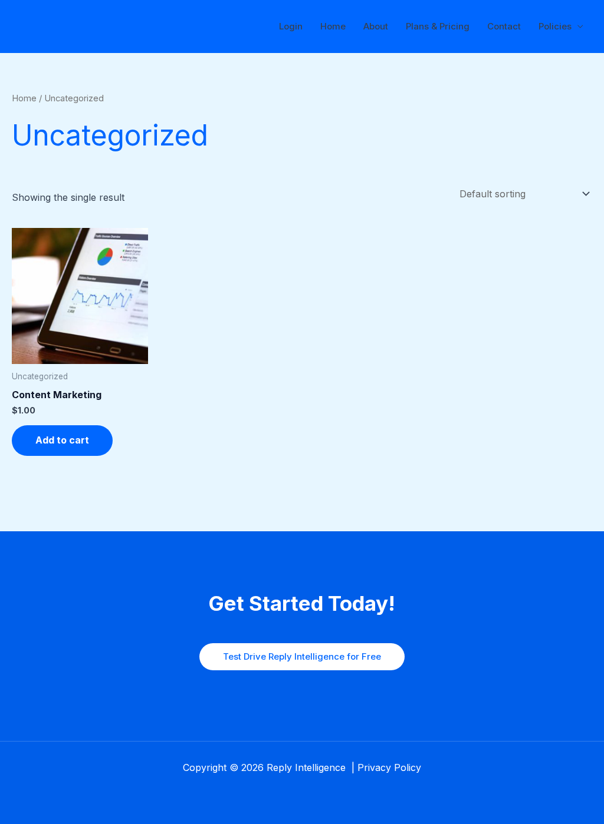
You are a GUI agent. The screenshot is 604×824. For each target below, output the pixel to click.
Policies (555, 26)
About (375, 26)
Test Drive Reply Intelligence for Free (302, 656)
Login (291, 26)
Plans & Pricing (438, 26)
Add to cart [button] (62, 440)
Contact (504, 26)
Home (333, 26)
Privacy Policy (389, 767)
